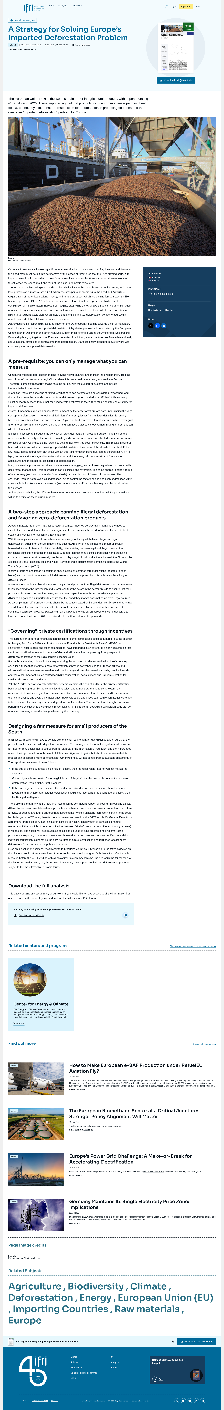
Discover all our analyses (204, 1044)
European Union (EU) (164, 1086)
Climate (148, 1286)
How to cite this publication (160, 310)
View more (18, 1023)
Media (74, 1357)
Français (156, 277)
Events (76, 5)
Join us (74, 1362)
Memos (13, 1065)
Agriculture (34, 1286)
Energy (95, 1297)
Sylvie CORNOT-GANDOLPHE (81, 1130)
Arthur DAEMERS (76, 1175)
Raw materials (147, 1309)
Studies (14, 1111)
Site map (54, 1400)
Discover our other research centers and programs (193, 946)
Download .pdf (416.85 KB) (178, 80)
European (77, 1126)
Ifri (50, 5)
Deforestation (40, 1297)
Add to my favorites (82, 45)
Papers (13, 1202)
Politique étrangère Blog (140, 1401)
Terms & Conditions (40, 1400)
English (155, 281)
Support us (186, 6)
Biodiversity (96, 1286)
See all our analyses (24, 20)
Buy (161, 1379)
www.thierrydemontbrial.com (93, 1401)
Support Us (76, 1367)
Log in (174, 6)
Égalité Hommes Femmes (84, 1373)
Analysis (62, 5)
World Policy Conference (118, 1401)
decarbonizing (189, 1086)
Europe (72, 1086)
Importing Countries (60, 1309)
